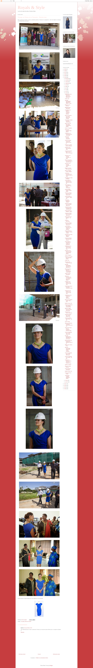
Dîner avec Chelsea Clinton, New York (68, 300)
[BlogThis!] (31, 619)
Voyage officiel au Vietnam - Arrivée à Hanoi (68, 231)
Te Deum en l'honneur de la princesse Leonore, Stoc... (68, 361)
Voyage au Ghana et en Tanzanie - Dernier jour (68, 193)
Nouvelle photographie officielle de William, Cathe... (68, 102)
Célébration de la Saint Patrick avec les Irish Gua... (68, 248)
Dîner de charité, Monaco (68, 367)
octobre (66, 81)
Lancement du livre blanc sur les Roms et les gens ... (68, 152)
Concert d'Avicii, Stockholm (68, 369)
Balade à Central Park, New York (68, 169)
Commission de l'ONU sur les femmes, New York (68, 292)
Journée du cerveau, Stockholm (67, 137)
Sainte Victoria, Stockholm (68, 274)
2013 (65, 383)
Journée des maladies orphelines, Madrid (67, 377)
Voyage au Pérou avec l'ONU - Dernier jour (68, 315)
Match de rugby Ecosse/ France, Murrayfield (68, 309)
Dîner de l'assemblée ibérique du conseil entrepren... (67, 349)
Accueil (39, 654)
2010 (65, 388)
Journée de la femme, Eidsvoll (68, 312)
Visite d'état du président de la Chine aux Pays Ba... (68, 182)
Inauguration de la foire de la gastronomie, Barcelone (68, 96)
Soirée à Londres (68, 364)
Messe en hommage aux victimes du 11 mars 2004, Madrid (68, 278)
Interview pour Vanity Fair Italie (68, 262)
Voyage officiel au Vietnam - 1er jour (68, 217)
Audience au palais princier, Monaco (68, 145)
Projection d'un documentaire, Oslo (68, 148)
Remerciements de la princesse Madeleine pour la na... (68, 342)
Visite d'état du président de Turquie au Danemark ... (68, 243)
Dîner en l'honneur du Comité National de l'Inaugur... (68, 117)
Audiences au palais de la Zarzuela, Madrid (68, 257)
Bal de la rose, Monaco (67, 105)
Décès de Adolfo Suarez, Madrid (68, 171)
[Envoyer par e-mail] (29, 619)
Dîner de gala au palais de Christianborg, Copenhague (68, 270)
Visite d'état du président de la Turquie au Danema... (68, 228)
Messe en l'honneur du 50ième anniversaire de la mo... (68, 325)
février (66, 380)
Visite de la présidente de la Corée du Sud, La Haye (68, 175)
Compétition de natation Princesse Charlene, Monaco (67, 112)
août (66, 84)
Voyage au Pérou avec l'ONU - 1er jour (68, 319)
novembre (67, 80)
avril (66, 91)
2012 (65, 385)
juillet (66, 86)
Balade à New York (68, 303)
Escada (22, 621)
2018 (65, 70)
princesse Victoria (28, 621)
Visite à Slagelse (68, 255)
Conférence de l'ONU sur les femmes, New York (68, 283)
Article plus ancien (56, 654)
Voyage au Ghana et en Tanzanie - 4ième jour (68, 204)
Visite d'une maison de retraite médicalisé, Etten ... (68, 288)
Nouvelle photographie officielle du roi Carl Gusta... (68, 337)
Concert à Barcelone (67, 221)
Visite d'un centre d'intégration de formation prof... (68, 208)
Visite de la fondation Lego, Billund (68, 130)
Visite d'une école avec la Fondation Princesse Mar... (68, 329)
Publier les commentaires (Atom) (42, 657)
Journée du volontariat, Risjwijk (67, 201)
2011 (65, 387)
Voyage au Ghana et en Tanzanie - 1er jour (68, 239)
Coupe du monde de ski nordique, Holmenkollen (68, 305)
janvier (66, 381)
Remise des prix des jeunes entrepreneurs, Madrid (68, 125)
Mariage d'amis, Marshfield (68, 108)
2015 (65, 75)
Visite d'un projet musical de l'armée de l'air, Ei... (68, 142)
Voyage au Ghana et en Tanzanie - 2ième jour (68, 223)
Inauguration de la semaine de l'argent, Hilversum (68, 297)
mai (66, 89)
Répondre (22, 632)
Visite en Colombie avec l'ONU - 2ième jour (68, 353)
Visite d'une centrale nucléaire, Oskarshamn (68, 121)
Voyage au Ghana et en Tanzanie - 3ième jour (68, 214)
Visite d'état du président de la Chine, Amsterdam (68, 186)
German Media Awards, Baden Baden (68, 190)
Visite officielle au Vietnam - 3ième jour (68, 197)
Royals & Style (31, 7)
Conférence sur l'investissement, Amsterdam (68, 134)
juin (66, 88)
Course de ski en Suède (68, 373)
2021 (65, 69)
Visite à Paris (67, 321)
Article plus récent (22, 654)
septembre (67, 83)
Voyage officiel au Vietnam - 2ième (68, 211)
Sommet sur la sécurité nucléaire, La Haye (68, 157)
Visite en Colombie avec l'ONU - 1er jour (68, 357)
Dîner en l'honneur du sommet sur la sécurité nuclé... (68, 161)
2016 (65, 73)
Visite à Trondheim (68, 128)
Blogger (51, 665)
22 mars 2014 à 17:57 (28, 627)
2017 (65, 72)
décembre (67, 78)
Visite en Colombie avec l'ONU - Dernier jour (68, 333)
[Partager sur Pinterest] (34, 619)
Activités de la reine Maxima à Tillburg (68, 235)
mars (66, 92)
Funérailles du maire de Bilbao (68, 178)
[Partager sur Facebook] (33, 619)
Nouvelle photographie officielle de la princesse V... (68, 266)
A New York (67, 98)
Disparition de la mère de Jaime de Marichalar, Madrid (68, 252)
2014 (65, 77)
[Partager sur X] (32, 619)
